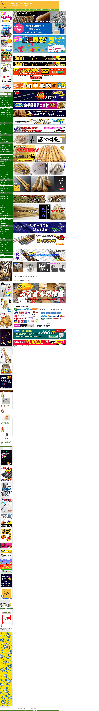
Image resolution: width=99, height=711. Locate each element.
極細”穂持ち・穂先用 (4, 157)
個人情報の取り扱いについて (23, 708)
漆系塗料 (2, 246)
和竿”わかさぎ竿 (3, 233)
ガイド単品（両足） (4, 174)
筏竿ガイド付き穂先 (4, 196)
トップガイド (3, 169)
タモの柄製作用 (3, 131)
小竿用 (1, 205)
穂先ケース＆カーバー (4, 213)
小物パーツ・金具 (3, 221)
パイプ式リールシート (4, 184)
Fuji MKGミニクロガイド (6, 405)
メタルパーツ (3, 190)
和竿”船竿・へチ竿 (4, 227)
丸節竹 (1, 153)
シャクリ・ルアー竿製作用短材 (6, 106)
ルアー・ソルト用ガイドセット (6, 167)
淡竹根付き (2, 126)
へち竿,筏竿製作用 (4, 100)
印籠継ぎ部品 (3, 217)
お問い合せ (41, 9)
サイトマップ (56, 9)
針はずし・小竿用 (3, 147)
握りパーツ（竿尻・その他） (6, 219)
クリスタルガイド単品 (4, 178)
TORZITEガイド (3, 176)
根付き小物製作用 (3, 133)
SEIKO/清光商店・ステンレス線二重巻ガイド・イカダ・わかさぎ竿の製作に (6, 422)
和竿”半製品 (2, 236)
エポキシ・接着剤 (3, 244)
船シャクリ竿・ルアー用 (5, 200)
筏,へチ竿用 (2, 194)
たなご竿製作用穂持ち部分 (5, 116)
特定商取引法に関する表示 (36, 708)
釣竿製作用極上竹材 (4, 118)
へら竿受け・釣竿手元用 (5, 145)
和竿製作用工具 (3, 254)
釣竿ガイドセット (3, 161)
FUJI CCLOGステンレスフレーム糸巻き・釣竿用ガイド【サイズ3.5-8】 (6, 442)
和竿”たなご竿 (3, 231)
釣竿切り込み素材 (3, 238)
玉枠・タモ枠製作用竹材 (5, 110)
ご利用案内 (34, 9)
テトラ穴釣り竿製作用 (4, 102)
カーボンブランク (3, 211)
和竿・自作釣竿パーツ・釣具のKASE (20, 3)
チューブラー (3, 209)
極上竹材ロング (4, 120)
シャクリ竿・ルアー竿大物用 (6, 104)
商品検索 (2, 92)
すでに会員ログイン (36, 80)
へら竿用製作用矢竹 (4, 139)
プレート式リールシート (5, 182)
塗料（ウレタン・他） (4, 242)
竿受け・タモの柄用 (4, 141)
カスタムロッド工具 (4, 256)
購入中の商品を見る (14, 9)
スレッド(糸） (3, 248)
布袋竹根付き (3, 124)
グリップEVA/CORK (4, 188)
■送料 (29, 346)
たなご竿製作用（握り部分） (6, 114)
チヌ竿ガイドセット (4, 163)
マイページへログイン (25, 9)
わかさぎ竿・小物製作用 (5, 112)
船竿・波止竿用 (3, 203)
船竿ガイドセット (3, 165)
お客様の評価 (48, 9)
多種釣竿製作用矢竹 (4, 137)
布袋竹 (1, 155)
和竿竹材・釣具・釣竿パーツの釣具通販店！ (18, 5)
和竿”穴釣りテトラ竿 (4, 229)
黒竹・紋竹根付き (3, 128)
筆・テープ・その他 (4, 250)
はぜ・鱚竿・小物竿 (4, 98)
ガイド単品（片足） (4, 172)
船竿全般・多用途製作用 (5, 108)
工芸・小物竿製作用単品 (5, 149)
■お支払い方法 (18, 346)
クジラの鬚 (2, 207)
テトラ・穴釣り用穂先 (4, 198)
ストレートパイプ (3, 186)
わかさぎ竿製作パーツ (4, 223)
